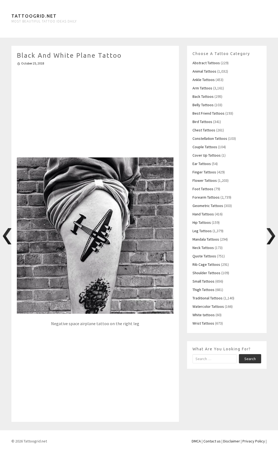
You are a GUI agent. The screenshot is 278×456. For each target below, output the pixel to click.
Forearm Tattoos (206, 197)
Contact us (212, 441)
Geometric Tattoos (207, 205)
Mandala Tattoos (205, 239)
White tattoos (203, 314)
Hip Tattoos (201, 222)
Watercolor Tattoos (208, 306)
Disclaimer (231, 441)
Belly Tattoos (203, 104)
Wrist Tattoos (203, 323)
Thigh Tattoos (203, 289)
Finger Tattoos (204, 172)
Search (250, 358)
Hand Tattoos (203, 214)
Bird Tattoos (202, 121)
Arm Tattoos (202, 88)
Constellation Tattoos (209, 138)
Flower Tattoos (204, 180)
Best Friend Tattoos (208, 113)
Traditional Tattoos (207, 298)
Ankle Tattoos (203, 79)
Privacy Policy (253, 441)
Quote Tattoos (204, 256)
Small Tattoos (203, 281)
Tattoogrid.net (34, 16)
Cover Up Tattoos (206, 155)
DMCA (196, 441)
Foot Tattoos (202, 188)
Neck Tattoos (203, 247)
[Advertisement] (95, 109)
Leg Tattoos (202, 230)
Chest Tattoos (203, 130)
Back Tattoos (203, 96)
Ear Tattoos (201, 163)
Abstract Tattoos (206, 62)
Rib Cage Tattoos (206, 264)
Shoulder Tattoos (206, 272)
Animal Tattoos (204, 71)
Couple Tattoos (204, 146)
